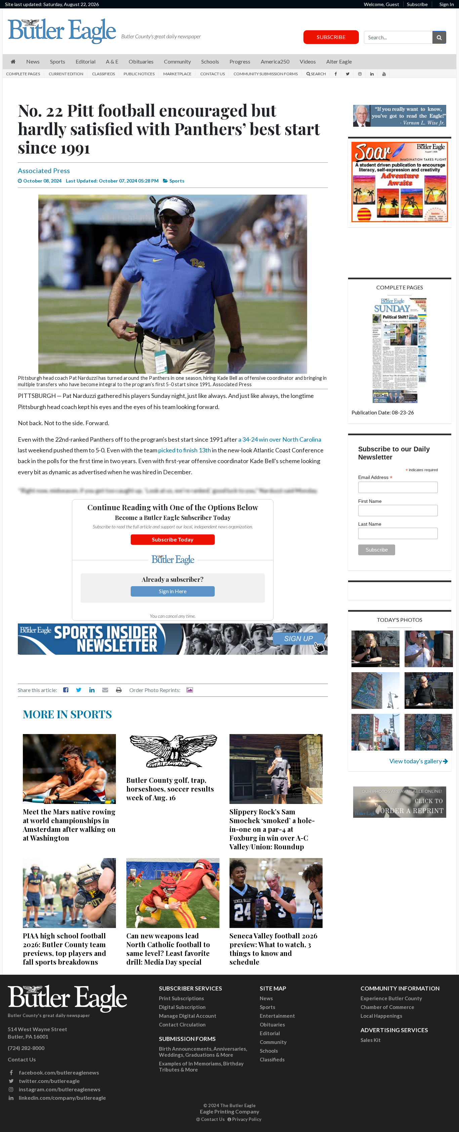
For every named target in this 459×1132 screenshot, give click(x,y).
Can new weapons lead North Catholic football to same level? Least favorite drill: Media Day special (168, 948)
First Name (370, 501)
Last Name (369, 524)
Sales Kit (371, 1040)
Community (273, 1042)
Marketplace (177, 73)
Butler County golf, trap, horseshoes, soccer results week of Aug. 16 (170, 788)
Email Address (375, 477)
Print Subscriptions (181, 998)
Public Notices (139, 73)
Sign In (447, 4)
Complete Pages (23, 73)
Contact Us (212, 73)
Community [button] (177, 61)
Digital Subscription (182, 1007)
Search (318, 73)
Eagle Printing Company (229, 1111)
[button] (13, 61)
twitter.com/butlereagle (49, 1081)
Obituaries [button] (141, 61)
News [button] (33, 61)
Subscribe (417, 4)
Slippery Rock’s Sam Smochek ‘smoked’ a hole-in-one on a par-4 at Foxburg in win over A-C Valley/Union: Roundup (272, 829)
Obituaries (272, 1024)
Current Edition (66, 73)
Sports (267, 1007)
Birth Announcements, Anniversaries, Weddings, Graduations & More (203, 1052)
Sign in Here (172, 591)
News (266, 998)
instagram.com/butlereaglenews (59, 1089)
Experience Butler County (391, 998)
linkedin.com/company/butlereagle (62, 1097)
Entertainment (277, 1016)
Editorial (270, 1033)
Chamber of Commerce (387, 1007)
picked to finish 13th (184, 450)
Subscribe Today (173, 539)
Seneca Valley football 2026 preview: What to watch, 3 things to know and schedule (274, 948)
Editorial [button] (85, 61)
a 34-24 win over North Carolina (279, 439)
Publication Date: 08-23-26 (382, 412)
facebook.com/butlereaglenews (58, 1072)
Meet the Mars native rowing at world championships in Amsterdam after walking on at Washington (69, 824)
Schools (269, 1051)
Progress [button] (240, 61)
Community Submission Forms (266, 73)
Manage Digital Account (187, 1016)
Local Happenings (381, 1016)
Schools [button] (210, 61)
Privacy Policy (246, 1119)
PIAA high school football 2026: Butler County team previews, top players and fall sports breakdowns (64, 948)
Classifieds (103, 73)
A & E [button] (112, 61)
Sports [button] (57, 61)
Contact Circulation (182, 1024)
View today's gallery (416, 761)
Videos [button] (308, 61)
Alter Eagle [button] (339, 61)
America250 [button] (275, 61)
